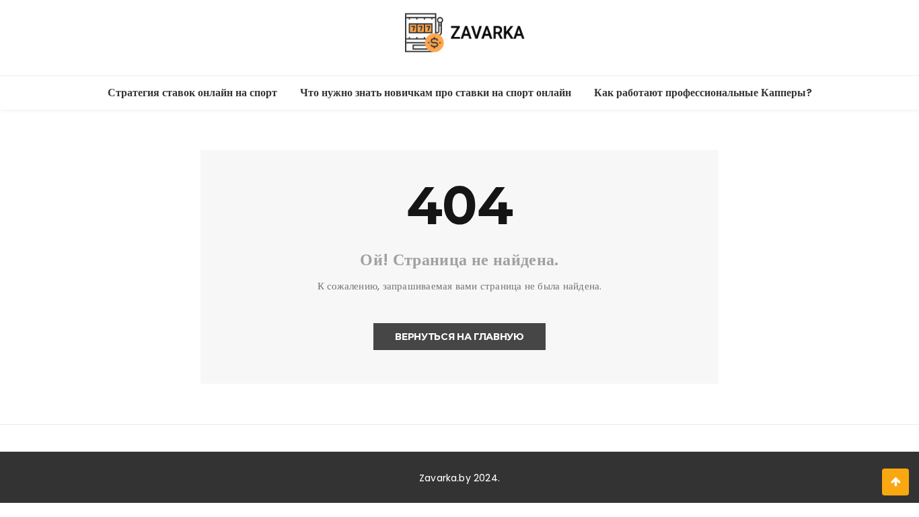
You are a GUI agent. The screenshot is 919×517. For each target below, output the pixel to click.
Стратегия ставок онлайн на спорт (192, 92)
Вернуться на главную (459, 337)
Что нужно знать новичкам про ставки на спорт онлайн (435, 92)
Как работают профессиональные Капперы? (703, 92)
